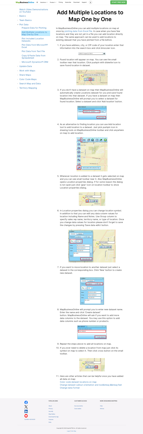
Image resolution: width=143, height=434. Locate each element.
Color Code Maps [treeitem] (28, 79)
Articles (102, 408)
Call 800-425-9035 (29, 419)
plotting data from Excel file (78, 31)
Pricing (61, 2)
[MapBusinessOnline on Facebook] (26, 402)
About (50, 406)
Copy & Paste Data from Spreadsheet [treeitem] (34, 56)
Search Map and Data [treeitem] (30, 83)
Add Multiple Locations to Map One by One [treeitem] (34, 33)
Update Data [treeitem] (25, 66)
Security (51, 411)
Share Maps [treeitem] (25, 75)
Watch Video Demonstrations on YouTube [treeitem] (33, 10)
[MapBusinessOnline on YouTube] (26, 415)
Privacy (51, 408)
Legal (68, 431)
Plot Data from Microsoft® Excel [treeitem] (35, 46)
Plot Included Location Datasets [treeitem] (33, 39)
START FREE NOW (118, 2)
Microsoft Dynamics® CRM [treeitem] (35, 62)
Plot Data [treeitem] (24, 24)
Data (50, 422)
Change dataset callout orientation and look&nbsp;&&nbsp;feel (91, 385)
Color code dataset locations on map (78, 382)
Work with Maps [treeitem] (27, 70)
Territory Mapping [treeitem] (28, 88)
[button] (90, 2)
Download (76, 2)
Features (51, 419)
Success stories (78, 406)
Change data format (70, 388)
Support (84, 2)
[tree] (32, 75)
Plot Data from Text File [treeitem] (33, 51)
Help (101, 406)
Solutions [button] (43, 2)
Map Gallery (52, 414)
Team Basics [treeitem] (25, 20)
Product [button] (52, 2)
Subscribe (68, 2)
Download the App (53, 416)
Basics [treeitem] (22, 16)
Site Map (73, 431)
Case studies (77, 408)
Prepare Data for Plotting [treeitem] (34, 28)
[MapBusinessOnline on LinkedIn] (26, 411)
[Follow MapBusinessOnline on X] (26, 406)
